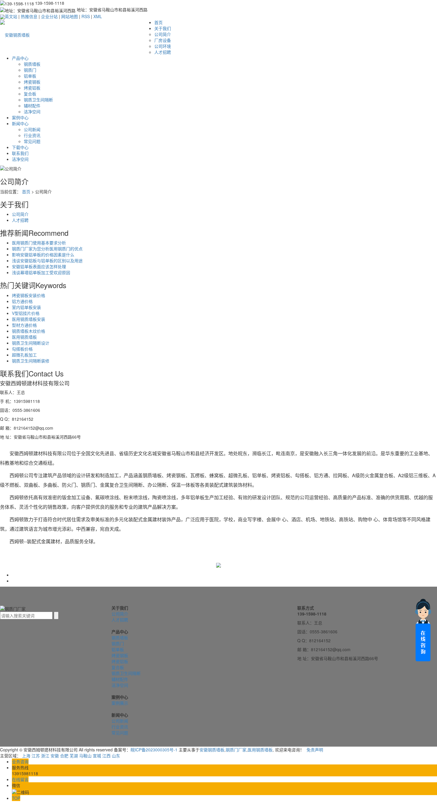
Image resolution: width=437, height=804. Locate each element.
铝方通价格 (22, 301)
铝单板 (30, 76)
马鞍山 (85, 756)
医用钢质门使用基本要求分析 (39, 243)
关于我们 (162, 28)
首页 (158, 22)
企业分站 (49, 16)
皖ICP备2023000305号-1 (154, 750)
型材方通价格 (24, 325)
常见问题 (32, 141)
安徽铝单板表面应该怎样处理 (39, 266)
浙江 (45, 756)
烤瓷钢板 (32, 82)
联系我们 (20, 153)
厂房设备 (162, 40)
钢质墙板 (32, 64)
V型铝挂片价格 (26, 313)
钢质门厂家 (236, 750)
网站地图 (69, 16)
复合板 (30, 94)
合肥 (64, 756)
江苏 (36, 756)
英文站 (11, 16)
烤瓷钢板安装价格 (28, 295)
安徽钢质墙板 (211, 750)
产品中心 (20, 58)
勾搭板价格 (22, 349)
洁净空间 (32, 111)
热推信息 (29, 16)
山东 (116, 756)
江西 (106, 756)
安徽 (55, 756)
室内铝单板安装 (26, 307)
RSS (85, 16)
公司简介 (162, 34)
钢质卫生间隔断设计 (30, 343)
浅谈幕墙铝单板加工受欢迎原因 (41, 272)
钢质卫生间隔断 (38, 100)
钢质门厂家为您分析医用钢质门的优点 (47, 249)
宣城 (97, 756)
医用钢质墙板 (24, 337)
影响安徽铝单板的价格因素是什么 (43, 254)
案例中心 (20, 117)
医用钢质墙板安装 (28, 319)
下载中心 (20, 147)
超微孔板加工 (24, 355)
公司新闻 (32, 129)
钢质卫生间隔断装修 (30, 361)
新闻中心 (20, 123)
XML (97, 16)
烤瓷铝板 (32, 88)
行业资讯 (32, 135)
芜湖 (74, 756)
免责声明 (314, 750)
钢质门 (30, 70)
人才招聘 (162, 52)
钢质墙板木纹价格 (28, 331)
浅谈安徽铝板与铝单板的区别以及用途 (47, 260)
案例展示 (119, 703)
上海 (26, 756)
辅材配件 (32, 106)
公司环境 (162, 46)
